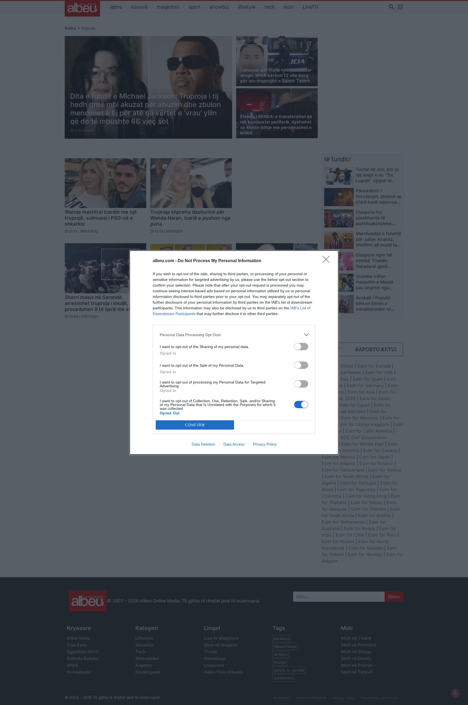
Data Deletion (203, 444)
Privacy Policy (265, 444)
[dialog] (234, 352)
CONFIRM (195, 425)
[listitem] (234, 334)
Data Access (234, 444)
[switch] (301, 346)
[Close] (328, 261)
